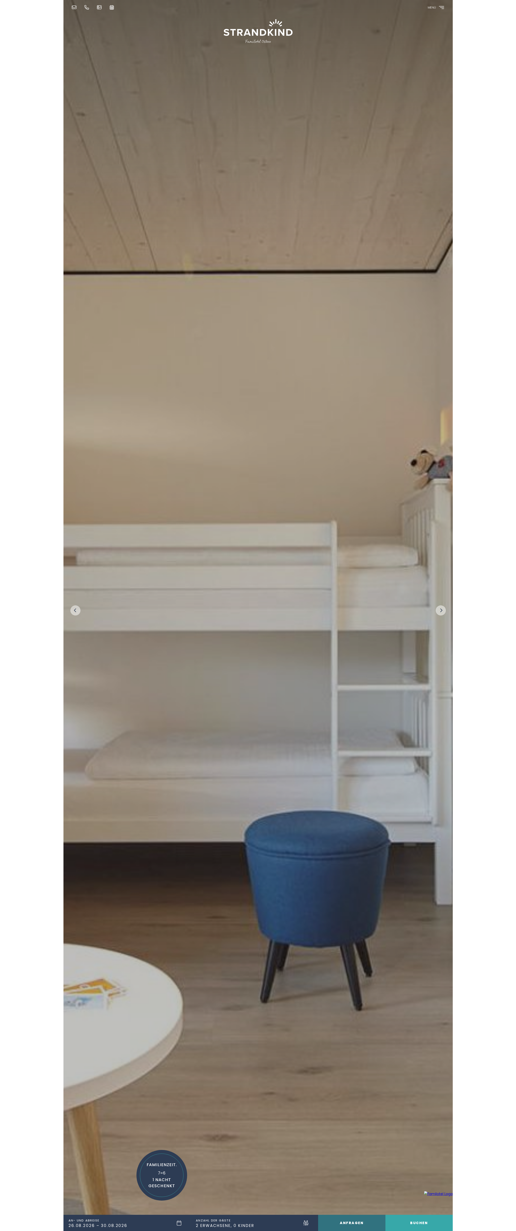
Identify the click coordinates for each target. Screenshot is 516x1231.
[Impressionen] (100, 7)
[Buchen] (113, 7)
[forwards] (441, 610)
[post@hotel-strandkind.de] (75, 7)
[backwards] (75, 610)
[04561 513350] (88, 7)
